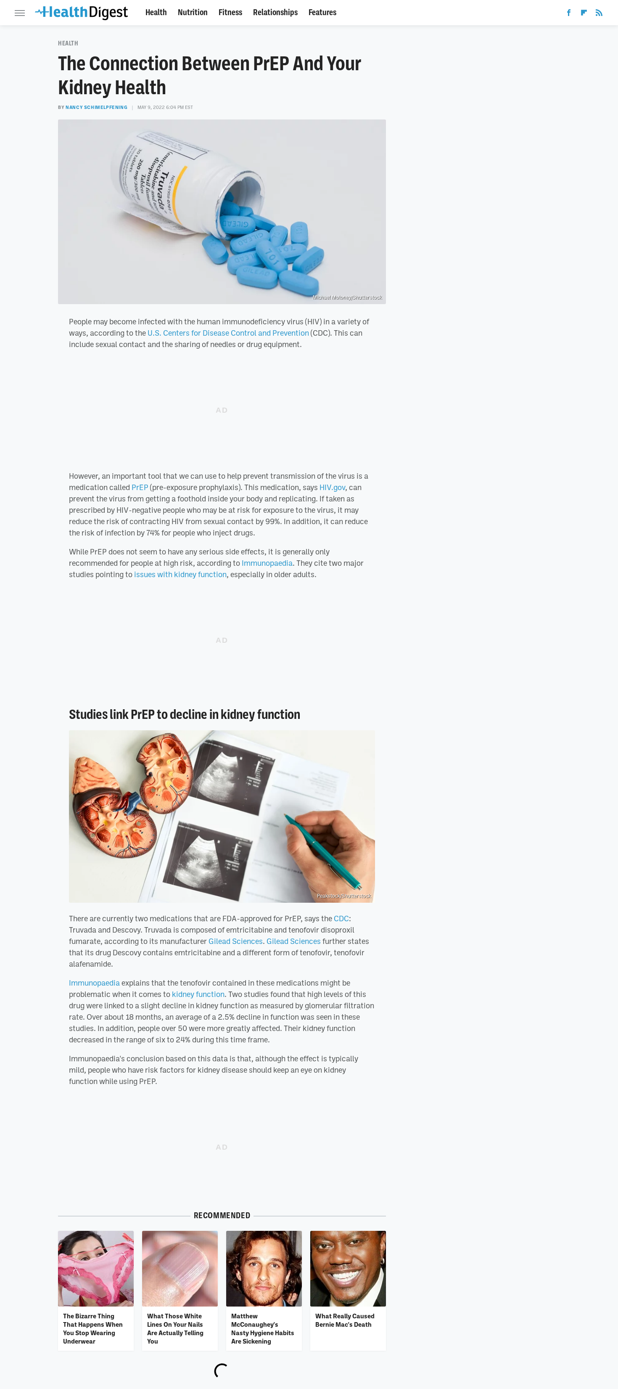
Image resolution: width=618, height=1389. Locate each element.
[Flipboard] (584, 14)
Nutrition (193, 12)
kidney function (198, 994)
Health (156, 12)
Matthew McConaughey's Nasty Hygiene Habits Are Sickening (262, 1329)
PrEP (140, 487)
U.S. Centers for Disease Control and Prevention (228, 332)
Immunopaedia (267, 562)
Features (322, 12)
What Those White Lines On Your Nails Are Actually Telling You (175, 1329)
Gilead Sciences (236, 941)
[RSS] (599, 14)
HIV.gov (332, 487)
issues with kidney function (180, 574)
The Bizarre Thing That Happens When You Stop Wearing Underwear (93, 1329)
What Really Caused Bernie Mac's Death (345, 1320)
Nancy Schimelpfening (96, 107)
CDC (341, 918)
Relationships (275, 12)
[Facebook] (569, 14)
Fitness (230, 12)
